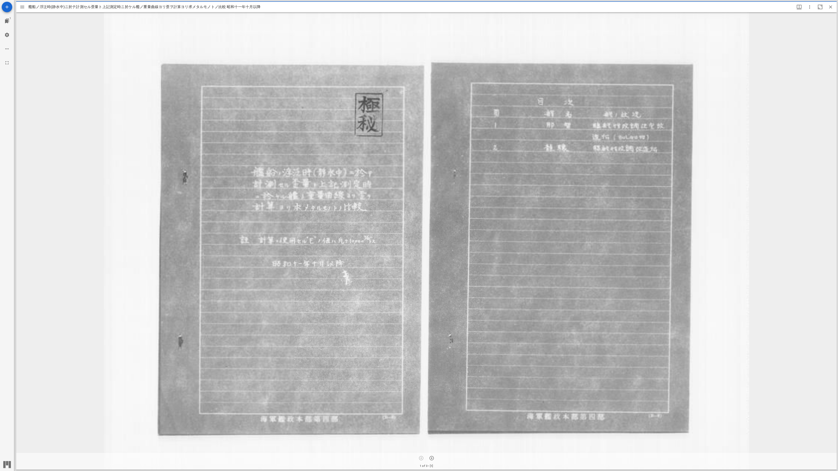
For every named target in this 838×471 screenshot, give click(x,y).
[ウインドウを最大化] (820, 7)
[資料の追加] (7, 7)
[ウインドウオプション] (809, 7)
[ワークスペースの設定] (7, 35)
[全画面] (7, 63)
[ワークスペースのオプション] (7, 49)
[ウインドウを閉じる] (830, 7)
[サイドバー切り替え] (22, 7)
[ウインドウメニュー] (799, 7)
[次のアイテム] (431, 458)
